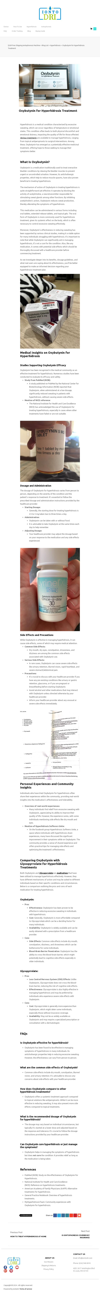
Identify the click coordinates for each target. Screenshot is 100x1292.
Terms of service (26, 1289)
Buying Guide (40, 31)
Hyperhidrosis (31, 26)
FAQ (5, 31)
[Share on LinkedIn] (63, 1215)
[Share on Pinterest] (75, 1215)
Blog (29, 31)
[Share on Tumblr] (67, 1215)
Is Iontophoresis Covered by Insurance (71, 1234)
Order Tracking (17, 31)
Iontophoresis (46, 26)
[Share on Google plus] (71, 1215)
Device (6, 26)
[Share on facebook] (55, 1215)
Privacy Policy (49, 1269)
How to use (17, 26)
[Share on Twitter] (59, 1215)
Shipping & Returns (48, 1266)
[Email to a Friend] (79, 1215)
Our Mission (48, 1262)
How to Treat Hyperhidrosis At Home (29, 1234)
